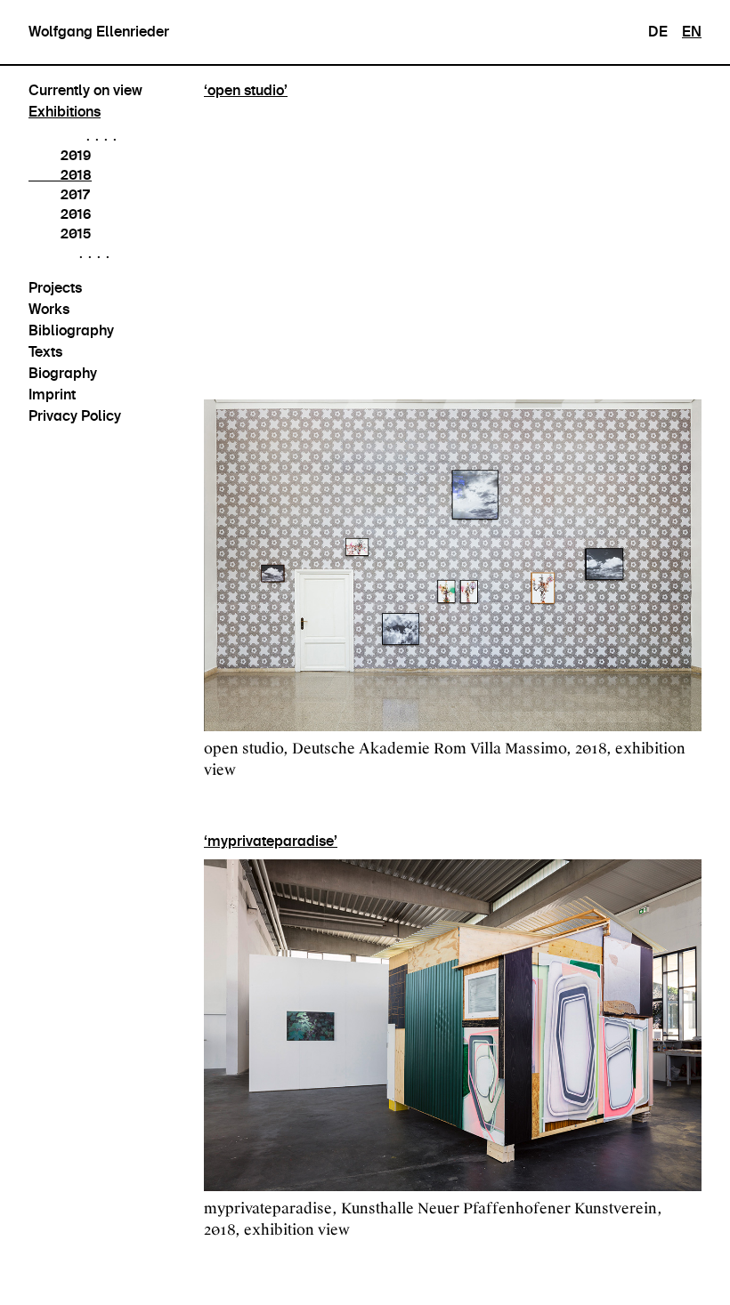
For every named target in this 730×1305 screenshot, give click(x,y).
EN (692, 31)
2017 (75, 194)
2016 (76, 213)
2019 (76, 155)
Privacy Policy (74, 415)
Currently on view (85, 90)
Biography (62, 373)
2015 (76, 233)
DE (658, 31)
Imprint (52, 394)
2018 (76, 174)
